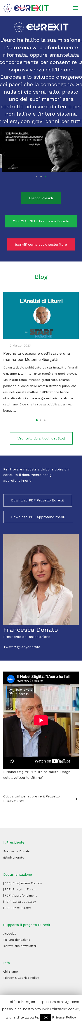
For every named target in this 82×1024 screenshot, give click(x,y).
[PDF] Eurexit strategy (19, 902)
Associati (9, 934)
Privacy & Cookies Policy (21, 978)
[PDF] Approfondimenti (20, 895)
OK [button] (46, 1017)
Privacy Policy (64, 1017)
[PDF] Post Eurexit (17, 908)
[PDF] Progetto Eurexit (20, 889)
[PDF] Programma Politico (22, 883)
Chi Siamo (10, 972)
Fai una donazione (16, 940)
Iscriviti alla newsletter (19, 946)
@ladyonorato (28, 647)
